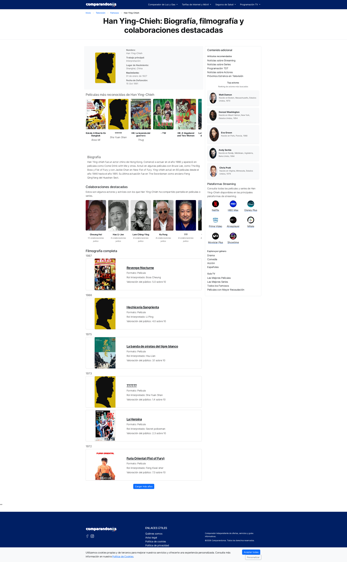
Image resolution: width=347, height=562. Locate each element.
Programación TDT (217, 68)
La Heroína (134, 419)
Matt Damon (225, 94)
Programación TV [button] (249, 4)
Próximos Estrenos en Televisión (225, 76)
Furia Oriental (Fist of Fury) (146, 458)
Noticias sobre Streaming (221, 60)
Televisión (100, 13)
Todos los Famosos (218, 285)
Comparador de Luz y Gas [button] (162, 4)
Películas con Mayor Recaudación (225, 289)
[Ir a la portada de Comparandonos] (101, 529)
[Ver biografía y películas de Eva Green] (214, 134)
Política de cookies (155, 541)
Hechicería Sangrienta (143, 307)
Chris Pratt (225, 167)
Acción (211, 263)
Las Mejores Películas (219, 277)
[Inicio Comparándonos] (101, 4)
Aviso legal (151, 537)
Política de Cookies (122, 556)
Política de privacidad (157, 545)
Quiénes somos (153, 533)
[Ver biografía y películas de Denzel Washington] (213, 115)
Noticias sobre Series (219, 64)
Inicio (88, 13)
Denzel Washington (229, 112)
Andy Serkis (225, 150)
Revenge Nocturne (140, 268)
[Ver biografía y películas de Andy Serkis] (212, 153)
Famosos (114, 13)
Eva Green (226, 132)
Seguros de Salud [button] (224, 4)
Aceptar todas (251, 552)
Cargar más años (143, 486)
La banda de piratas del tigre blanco (152, 346)
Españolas (213, 267)
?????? (132, 385)
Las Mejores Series (217, 281)
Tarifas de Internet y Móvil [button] (195, 4)
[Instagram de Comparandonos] (92, 536)
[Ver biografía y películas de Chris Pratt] (213, 170)
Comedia (212, 259)
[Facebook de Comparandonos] (87, 536)
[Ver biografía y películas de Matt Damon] (213, 97)
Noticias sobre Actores (220, 72)
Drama (211, 255)
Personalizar (253, 557)
